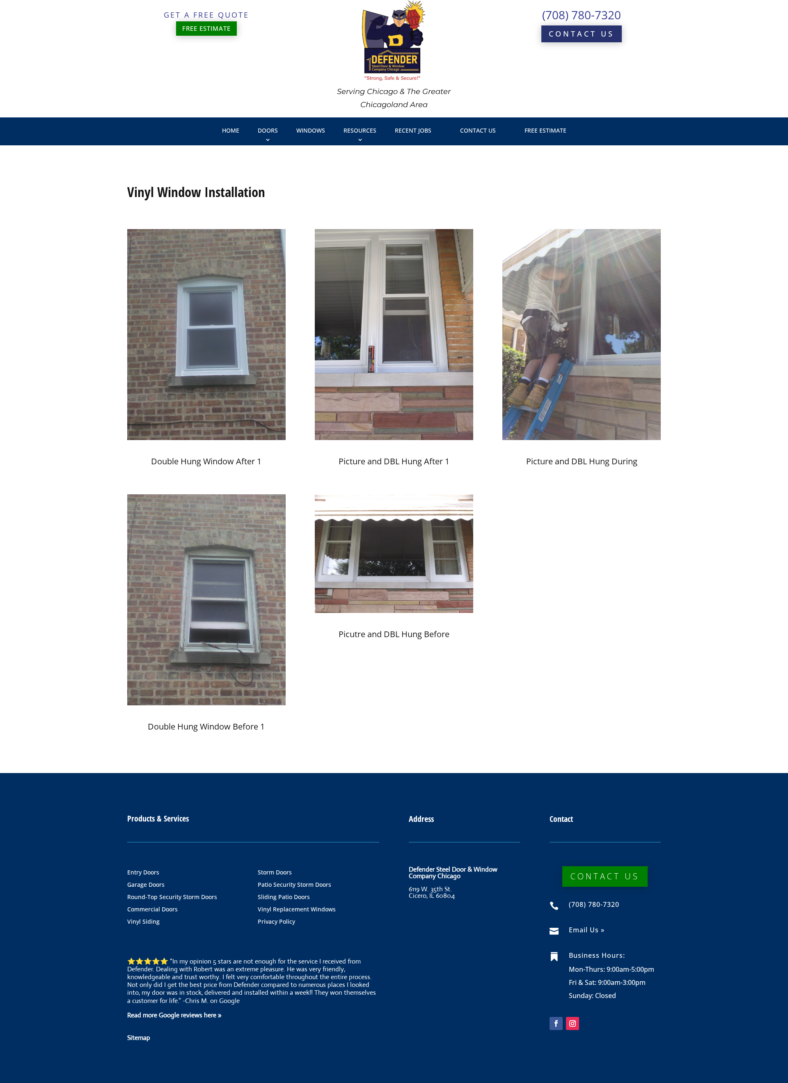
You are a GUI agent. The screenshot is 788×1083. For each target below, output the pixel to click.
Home (230, 130)
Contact (561, 818)
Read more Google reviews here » (174, 1015)
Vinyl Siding (143, 922)
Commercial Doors (152, 909)
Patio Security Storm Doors (294, 885)
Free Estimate (545, 130)
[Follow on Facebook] (556, 1023)
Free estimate (206, 28)
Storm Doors (275, 873)
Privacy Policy (276, 922)
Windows (310, 130)
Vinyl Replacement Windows (297, 909)
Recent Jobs (413, 130)
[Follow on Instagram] (572, 1023)
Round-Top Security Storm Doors (172, 897)
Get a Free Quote (206, 15)
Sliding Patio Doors (284, 897)
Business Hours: (597, 955)
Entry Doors (143, 873)
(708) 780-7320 (581, 15)
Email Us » (587, 929)
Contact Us (581, 34)
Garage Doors (146, 885)
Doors (268, 130)
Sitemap (138, 1037)
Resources (360, 130)
